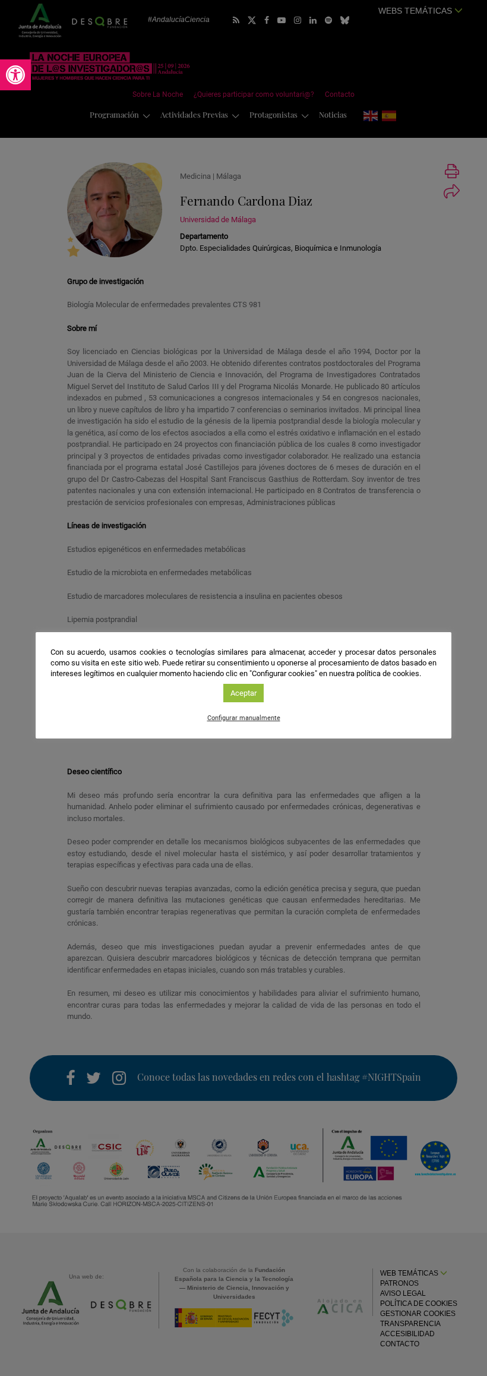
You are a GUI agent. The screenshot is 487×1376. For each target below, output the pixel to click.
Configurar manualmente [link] (243, 718)
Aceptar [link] (243, 693)
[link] (15, 74)
